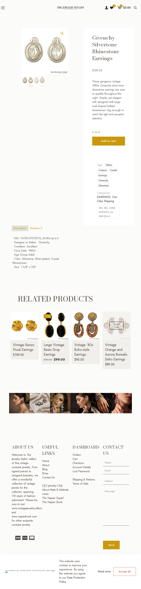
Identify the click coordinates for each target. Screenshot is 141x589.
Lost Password (81, 471)
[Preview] (34, 338)
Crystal (113, 170)
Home (45, 461)
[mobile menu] (3, 8)
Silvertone (104, 185)
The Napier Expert (53, 498)
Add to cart (108, 141)
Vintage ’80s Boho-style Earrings (83, 349)
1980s (109, 165)
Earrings (103, 175)
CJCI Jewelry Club (52, 486)
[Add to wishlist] (34, 331)
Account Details (82, 467)
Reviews (36, 228)
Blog (44, 469)
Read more (104, 571)
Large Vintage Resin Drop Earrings (54, 349)
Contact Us (48, 477)
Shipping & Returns (84, 479)
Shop (45, 473)
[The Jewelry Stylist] (70, 7)
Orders (77, 455)
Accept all (125, 571)
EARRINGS (104, 197)
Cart (75, 459)
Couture (103, 170)
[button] (62, 33)
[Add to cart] (34, 316)
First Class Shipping (107, 199)
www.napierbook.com (24, 516)
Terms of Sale (80, 484)
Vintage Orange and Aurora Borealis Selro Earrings (116, 352)
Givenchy (103, 180)
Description (20, 228)
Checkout (78, 463)
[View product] (34, 324)
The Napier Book (52, 502)
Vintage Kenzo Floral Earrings (23, 347)
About (45, 465)
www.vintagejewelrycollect (27, 508)
